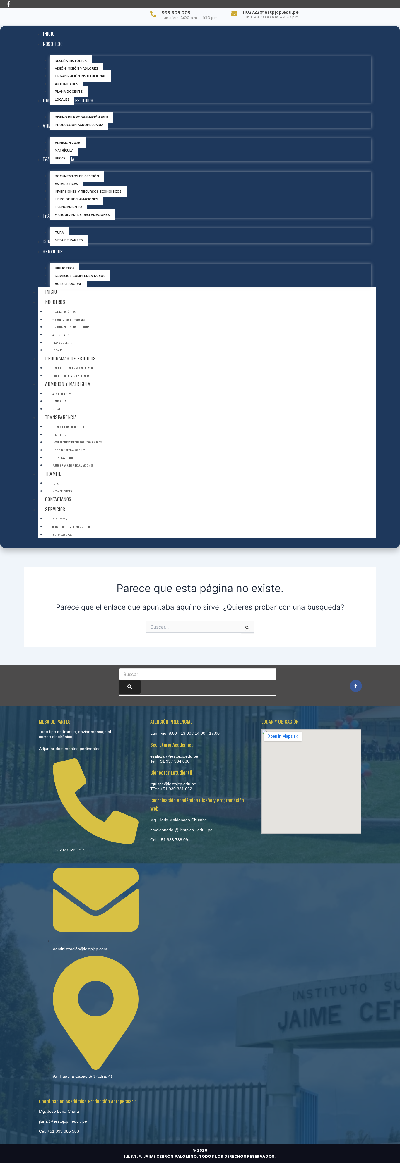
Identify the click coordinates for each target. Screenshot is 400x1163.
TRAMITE (53, 473)
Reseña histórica (63, 311)
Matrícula (59, 401)
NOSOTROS (55, 302)
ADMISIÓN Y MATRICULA (67, 384)
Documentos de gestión (68, 427)
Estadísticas (60, 435)
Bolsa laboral (62, 534)
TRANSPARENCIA (61, 417)
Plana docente (62, 342)
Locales (57, 350)
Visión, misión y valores (68, 319)
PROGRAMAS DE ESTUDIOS (70, 358)
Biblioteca (59, 519)
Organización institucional (71, 327)
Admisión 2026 (61, 394)
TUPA (55, 483)
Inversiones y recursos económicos (77, 442)
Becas (56, 409)
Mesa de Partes (62, 491)
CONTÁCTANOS (58, 499)
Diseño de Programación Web (72, 368)
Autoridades (60, 335)
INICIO (51, 291)
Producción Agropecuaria (70, 376)
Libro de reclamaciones (68, 450)
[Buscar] (130, 687)
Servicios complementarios (71, 527)
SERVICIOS (55, 509)
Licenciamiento (62, 458)
